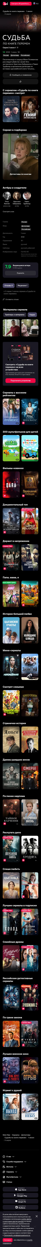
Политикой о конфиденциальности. (17, 1235)
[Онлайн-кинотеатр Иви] (6, 3)
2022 (8, 52)
